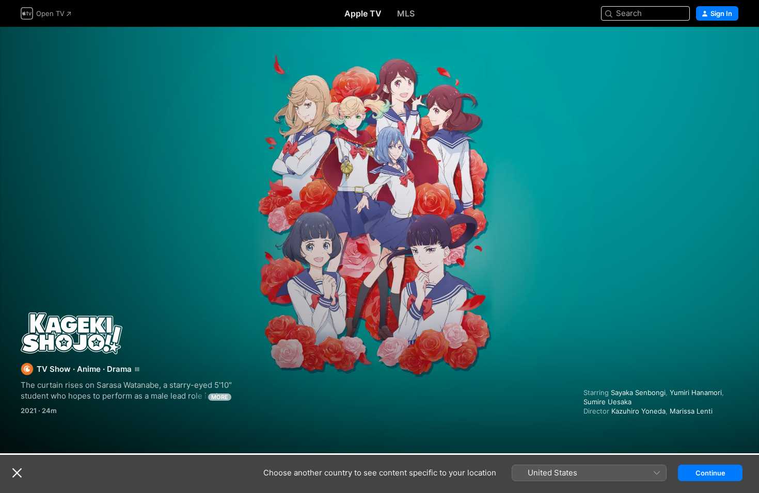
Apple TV (363, 13)
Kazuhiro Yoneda (638, 411)
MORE (219, 397)
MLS (406, 13)
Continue (710, 473)
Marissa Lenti (691, 411)
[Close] (17, 473)
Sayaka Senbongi (638, 392)
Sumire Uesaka (607, 402)
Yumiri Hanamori (696, 392)
